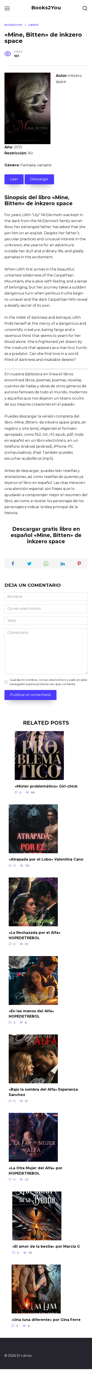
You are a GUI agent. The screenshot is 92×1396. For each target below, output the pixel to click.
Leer (14, 179)
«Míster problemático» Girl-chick (46, 786)
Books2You (46, 7)
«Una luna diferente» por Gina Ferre (46, 1319)
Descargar (39, 179)
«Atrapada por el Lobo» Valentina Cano (46, 859)
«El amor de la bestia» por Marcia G (46, 1246)
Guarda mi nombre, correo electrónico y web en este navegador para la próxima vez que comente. (48, 682)
